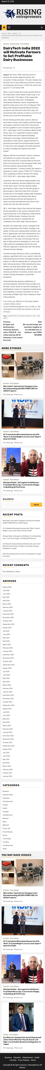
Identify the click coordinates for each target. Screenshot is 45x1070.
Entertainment (8, 801)
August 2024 (7, 668)
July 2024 (6, 671)
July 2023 (6, 712)
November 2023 (8, 698)
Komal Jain (19, 394)
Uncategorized (8, 845)
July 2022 (6, 753)
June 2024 (6, 675)
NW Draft (6, 825)
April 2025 (6, 641)
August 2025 (7, 628)
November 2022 (8, 739)
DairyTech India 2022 (25, 316)
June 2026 (6, 594)
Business (6, 44)
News (5, 822)
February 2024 (8, 688)
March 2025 (7, 644)
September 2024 (8, 665)
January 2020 (7, 776)
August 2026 (7, 587)
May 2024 (6, 678)
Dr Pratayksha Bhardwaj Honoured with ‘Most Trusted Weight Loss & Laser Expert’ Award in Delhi (22, 436)
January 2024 (7, 692)
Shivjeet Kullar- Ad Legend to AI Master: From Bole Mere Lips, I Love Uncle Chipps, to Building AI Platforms (21, 484)
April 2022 (6, 763)
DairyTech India (12, 316)
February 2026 (8, 607)
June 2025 (6, 634)
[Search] (41, 27)
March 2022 (7, 766)
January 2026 (7, 611)
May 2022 (6, 759)
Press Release (24, 44)
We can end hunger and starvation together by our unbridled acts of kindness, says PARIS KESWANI (32, 328)
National (5, 818)
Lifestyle (6, 811)
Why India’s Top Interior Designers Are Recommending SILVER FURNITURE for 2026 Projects (20, 388)
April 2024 (6, 682)
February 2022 (8, 769)
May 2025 (6, 638)
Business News (14, 44)
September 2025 (8, 624)
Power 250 (6, 828)
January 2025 (7, 651)
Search (8, 499)
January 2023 (7, 732)
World (5, 849)
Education (6, 798)
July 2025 (6, 631)
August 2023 (7, 709)
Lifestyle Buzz (8, 815)
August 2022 (7, 749)
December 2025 (8, 614)
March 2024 (7, 685)
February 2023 (8, 729)
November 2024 (8, 658)
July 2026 (6, 590)
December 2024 (8, 655)
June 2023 (6, 715)
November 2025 (8, 617)
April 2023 (6, 722)
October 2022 (7, 742)
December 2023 (8, 695)
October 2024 (7, 661)
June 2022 (6, 756)
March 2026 (7, 604)
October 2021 (7, 773)
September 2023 (8, 705)
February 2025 (8, 648)
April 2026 (6, 600)
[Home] (4, 27)
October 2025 (7, 621)
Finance (5, 805)
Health (5, 808)
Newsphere (32, 1065)
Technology (7, 838)
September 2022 (8, 746)
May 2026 (6, 597)
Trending (6, 842)
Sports (5, 835)
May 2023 (6, 719)
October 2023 (7, 702)
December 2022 (8, 736)
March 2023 (7, 725)
